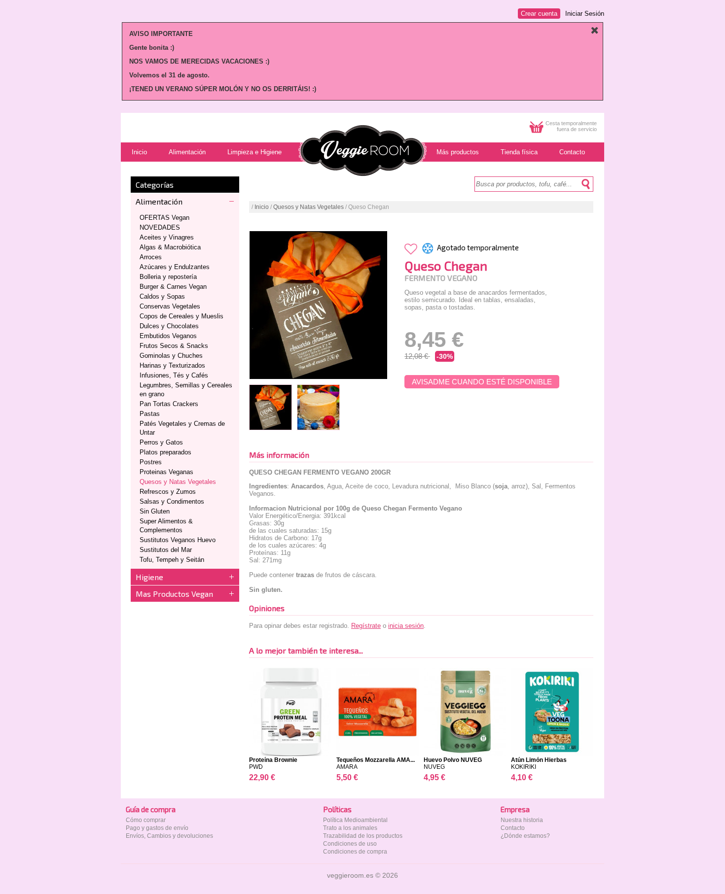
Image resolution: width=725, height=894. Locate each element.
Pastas (150, 413)
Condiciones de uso (350, 843)
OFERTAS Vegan (164, 217)
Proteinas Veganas (166, 472)
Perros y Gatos (161, 442)
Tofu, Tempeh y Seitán (172, 559)
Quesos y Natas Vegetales (178, 481)
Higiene (149, 577)
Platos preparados (165, 452)
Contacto (513, 828)
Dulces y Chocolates (169, 326)
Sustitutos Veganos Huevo (178, 540)
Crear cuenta (539, 13)
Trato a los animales (350, 828)
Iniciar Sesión (584, 13)
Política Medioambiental (355, 820)
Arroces (151, 257)
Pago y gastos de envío (157, 828)
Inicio (261, 207)
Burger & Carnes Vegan (173, 286)
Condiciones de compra (355, 851)
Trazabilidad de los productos (362, 835)
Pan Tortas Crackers (169, 404)
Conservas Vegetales (170, 306)
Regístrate (366, 625)
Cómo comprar (146, 820)
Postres (151, 462)
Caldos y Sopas (162, 296)
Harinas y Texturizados (172, 365)
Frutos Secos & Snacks (174, 345)
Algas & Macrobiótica (170, 247)
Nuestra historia (522, 820)
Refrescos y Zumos (168, 491)
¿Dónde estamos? (525, 835)
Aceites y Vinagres (167, 237)
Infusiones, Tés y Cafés (174, 375)
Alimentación (159, 201)
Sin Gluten (155, 511)
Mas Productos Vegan (174, 593)
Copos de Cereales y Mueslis (181, 316)
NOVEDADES (160, 227)
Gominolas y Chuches (171, 355)
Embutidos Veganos (168, 336)
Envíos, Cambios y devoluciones (169, 835)
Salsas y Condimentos (172, 501)
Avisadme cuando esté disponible (482, 382)
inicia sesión (406, 625)
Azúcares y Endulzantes (175, 267)
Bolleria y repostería (168, 276)
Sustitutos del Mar (166, 549)
